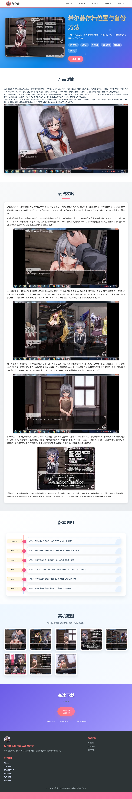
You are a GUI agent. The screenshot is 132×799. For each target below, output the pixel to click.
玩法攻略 (82, 3)
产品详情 (69, 3)
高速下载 (121, 3)
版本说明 (95, 3)
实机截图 (108, 3)
